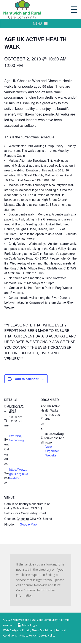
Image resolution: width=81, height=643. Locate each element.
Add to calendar (26, 379)
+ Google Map (27, 524)
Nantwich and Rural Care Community (35, 620)
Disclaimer (46, 630)
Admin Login (29, 625)
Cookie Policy (47, 635)
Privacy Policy (27, 635)
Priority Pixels (30, 630)
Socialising (16, 440)
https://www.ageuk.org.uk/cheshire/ (18, 473)
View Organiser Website (52, 450)
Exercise (15, 436)
